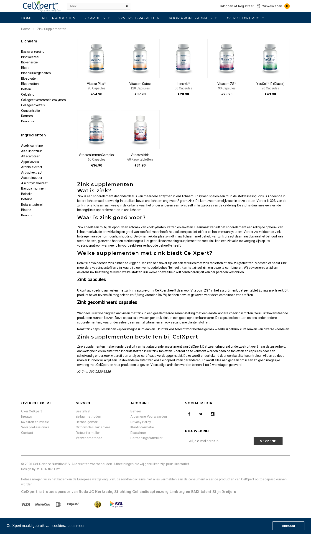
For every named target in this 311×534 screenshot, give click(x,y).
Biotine (26, 210)
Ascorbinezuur (31, 178)
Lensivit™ (183, 86)
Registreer (246, 6)
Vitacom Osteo (140, 86)
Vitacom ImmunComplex (97, 157)
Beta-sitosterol (32, 204)
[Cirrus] (116, 504)
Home (25, 29)
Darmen (27, 116)
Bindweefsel (30, 57)
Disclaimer (138, 433)
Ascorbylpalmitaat (34, 183)
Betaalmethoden (88, 416)
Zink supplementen (51, 29)
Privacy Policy (140, 422)
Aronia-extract (31, 167)
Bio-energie (29, 62)
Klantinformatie (142, 427)
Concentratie (30, 110)
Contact (27, 433)
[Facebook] (189, 414)
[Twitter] (201, 414)
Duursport (28, 121)
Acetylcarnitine (32, 145)
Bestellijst (83, 411)
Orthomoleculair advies (93, 427)
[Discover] (59, 504)
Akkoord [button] (288, 526)
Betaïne (27, 199)
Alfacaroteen (30, 156)
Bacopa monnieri (33, 188)
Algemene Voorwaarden (148, 416)
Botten (26, 89)
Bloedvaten (29, 78)
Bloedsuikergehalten (36, 73)
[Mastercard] (43, 504)
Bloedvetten (30, 84)
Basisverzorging (32, 51)
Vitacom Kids (140, 157)
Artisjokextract (31, 172)
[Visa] (26, 504)
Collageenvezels (33, 105)
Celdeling (27, 94)
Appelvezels (30, 162)
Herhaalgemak (87, 422)
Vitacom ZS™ (226, 86)
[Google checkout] (93, 504)
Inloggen (226, 6)
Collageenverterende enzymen (43, 100)
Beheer (135, 411)
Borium (26, 215)
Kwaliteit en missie (35, 422)
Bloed (25, 68)
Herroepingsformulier (146, 438)
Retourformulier (88, 433)
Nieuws (26, 416)
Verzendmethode (89, 438)
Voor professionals (35, 427)
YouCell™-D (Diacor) (270, 86)
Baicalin (26, 194)
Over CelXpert (31, 411)
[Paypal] (73, 504)
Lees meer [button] (75, 526)
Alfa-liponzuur (31, 151)
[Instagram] (213, 414)
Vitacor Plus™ (96, 86)
